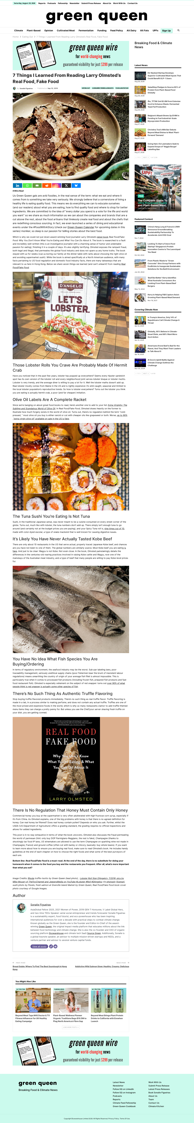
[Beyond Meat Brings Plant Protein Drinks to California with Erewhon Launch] (108, 1000)
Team (151, 1099)
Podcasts (52, 3)
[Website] (51, 946)
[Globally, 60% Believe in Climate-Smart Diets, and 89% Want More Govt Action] (140, 334)
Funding (102, 30)
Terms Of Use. (125, 1119)
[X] (66, 185)
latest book (102, 237)
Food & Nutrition (122, 88)
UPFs (155, 30)
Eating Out (86, 88)
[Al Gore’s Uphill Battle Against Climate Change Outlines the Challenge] (140, 363)
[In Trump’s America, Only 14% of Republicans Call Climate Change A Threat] (140, 320)
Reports (42, 3)
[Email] (37, 185)
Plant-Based (34, 30)
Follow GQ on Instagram (124, 1092)
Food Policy (116, 30)
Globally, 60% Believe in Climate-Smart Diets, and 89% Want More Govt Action (163, 334)
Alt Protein (20, 989)
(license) (120, 881)
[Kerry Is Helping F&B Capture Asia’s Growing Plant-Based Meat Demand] (140, 297)
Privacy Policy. (113, 1119)
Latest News (119, 1082)
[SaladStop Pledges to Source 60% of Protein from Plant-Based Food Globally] (140, 90)
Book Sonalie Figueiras (159, 1092)
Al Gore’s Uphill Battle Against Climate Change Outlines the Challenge (161, 362)
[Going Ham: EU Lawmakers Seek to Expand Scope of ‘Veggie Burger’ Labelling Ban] (140, 147)
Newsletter (74, 3)
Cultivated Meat (66, 30)
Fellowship (63, 3)
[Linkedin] (17, 185)
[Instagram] (56, 185)
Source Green (94, 933)
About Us (107, 3)
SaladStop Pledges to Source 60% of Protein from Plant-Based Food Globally (164, 90)
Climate (18, 30)
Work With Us (119, 3)
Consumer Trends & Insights (102, 88)
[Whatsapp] (27, 185)
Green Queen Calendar (80, 227)
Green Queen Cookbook (124, 1106)
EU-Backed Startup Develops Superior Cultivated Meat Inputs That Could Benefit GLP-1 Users (164, 76)
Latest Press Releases (159, 1089)
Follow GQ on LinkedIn (123, 1089)
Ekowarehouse (56, 933)
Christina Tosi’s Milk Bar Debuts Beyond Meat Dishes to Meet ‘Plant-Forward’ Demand (163, 132)
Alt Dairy (131, 30)
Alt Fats (144, 30)
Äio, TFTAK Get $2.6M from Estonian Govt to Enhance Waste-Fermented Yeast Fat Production (164, 104)
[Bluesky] (76, 185)
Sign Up (166, 30)
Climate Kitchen (156, 1106)
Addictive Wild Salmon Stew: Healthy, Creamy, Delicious (102, 966)
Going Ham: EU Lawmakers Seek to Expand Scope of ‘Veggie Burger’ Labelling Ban (163, 146)
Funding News (59, 989)
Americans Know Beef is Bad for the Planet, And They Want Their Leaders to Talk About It (164, 348)
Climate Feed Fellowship (124, 1103)
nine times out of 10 (114, 528)
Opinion (48, 30)
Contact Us (132, 3)
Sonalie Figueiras (40, 904)
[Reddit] (46, 185)
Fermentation (86, 30)
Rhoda (31, 878)
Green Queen (45, 926)
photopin (111, 881)
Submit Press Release (91, 3)
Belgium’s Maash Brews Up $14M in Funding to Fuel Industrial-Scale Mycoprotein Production (163, 118)
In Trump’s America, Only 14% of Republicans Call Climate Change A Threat (163, 320)
